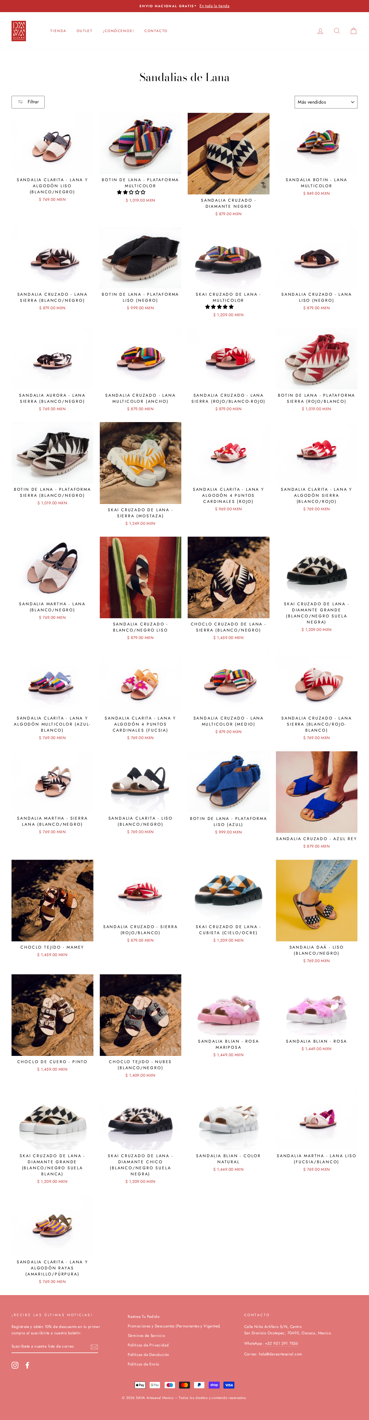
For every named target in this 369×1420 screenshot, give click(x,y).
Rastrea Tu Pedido (143, 1316)
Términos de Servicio (146, 1335)
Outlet (85, 30)
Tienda (58, 30)
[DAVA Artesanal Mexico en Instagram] (15, 1365)
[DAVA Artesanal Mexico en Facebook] (27, 1365)
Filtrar (32, 101)
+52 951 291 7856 (281, 1343)
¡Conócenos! (118, 30)
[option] (184, 6)
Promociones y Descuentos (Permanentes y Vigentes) (174, 1326)
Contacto (155, 30)
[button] (132, 192)
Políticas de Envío (143, 1364)
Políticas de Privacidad (148, 1345)
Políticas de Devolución (148, 1354)
